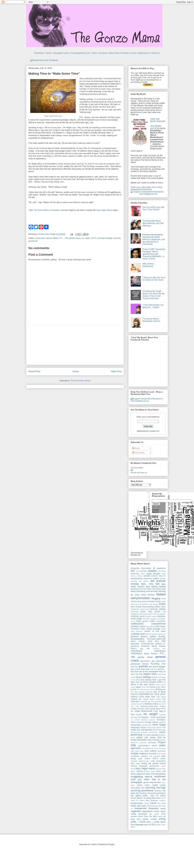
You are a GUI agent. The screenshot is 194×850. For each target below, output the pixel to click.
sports (146, 782)
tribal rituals (161, 803)
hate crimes (135, 669)
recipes (134, 753)
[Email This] (76, 234)
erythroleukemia (147, 644)
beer (154, 589)
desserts (134, 636)
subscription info (138, 788)
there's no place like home (149, 798)
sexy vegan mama (145, 768)
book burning (153, 604)
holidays (147, 677)
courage (156, 629)
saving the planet (149, 763)
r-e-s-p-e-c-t (147, 748)
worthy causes (149, 819)
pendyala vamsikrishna (149, 732)
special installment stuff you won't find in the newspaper (148, 779)
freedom (154, 654)
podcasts (162, 735)
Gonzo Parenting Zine (154, 664)
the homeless (141, 793)
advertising (162, 571)
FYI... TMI (64, 238)
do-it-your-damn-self (156, 639)
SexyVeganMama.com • (81, 53)
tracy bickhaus (152, 800)
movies (139, 715)
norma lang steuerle (154, 727)
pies (149, 735)
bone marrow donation (146, 601)
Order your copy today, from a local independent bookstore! (146, 188)
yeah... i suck (138, 821)
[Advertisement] (75, 345)
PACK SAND (157, 730)
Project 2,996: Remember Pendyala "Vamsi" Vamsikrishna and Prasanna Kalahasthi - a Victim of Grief (154, 254)
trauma (146, 803)
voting (133, 814)
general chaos (75, 238)
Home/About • (40, 53)
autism (156, 578)
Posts (137, 448)
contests (134, 626)
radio (132, 751)
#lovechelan (146, 568)
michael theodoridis (137, 704)
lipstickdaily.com (146, 694)
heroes (139, 677)
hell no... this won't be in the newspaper (148, 670)
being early (161, 589)
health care (154, 669)
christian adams (151, 616)
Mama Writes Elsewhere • (119, 53)
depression (162, 634)
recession (162, 751)
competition (161, 621)
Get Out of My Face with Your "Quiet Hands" (153, 208)
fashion (162, 646)
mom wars (135, 706)
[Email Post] (71, 234)
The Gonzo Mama (137, 468)
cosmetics (135, 629)
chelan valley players (150, 612)
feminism (156, 648)
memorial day (145, 701)
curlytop (135, 633)
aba (137, 571)
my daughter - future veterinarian (152, 717)
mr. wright (86, 238)
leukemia (134, 694)
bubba (157, 606)
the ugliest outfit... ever (142, 795)
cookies (142, 626)
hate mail (145, 669)
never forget (159, 724)
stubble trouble (159, 785)
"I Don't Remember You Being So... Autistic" (153, 306)
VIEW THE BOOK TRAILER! (157, 120)
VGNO (156, 811)
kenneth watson (149, 689)
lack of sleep (159, 692)
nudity (133, 730)
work (139, 819)
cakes (163, 607)
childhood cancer (138, 616)
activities (143, 571)
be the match (146, 589)
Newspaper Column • (62, 53)
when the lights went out (155, 816)
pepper (162, 732)
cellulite (162, 609)
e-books (141, 641)
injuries (152, 685)
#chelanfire (135, 568)
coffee (152, 621)
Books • (49, 53)
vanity (163, 808)
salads (163, 759)
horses (155, 677)
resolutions (135, 756)
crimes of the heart (155, 631)
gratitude (143, 666)
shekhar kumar (149, 771)
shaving (139, 771)
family (154, 646)
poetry (133, 737)
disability (162, 637)
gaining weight (145, 657)
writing (162, 819)
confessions (40, 238)
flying (146, 653)
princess (152, 742)
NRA (164, 727)
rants (146, 751)
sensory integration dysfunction (145, 766)
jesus (153, 687)
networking (135, 725)
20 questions (159, 568)
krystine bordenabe (146, 692)
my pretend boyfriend (139, 720)
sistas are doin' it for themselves (151, 774)
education (135, 643)
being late (135, 591)
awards (145, 581)
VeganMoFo (147, 811)
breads (139, 607)
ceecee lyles (144, 609)
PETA (145, 735)
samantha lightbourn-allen (140, 761)
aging (148, 573)
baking (155, 586)
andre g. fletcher (137, 576)
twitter (143, 806)
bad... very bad (150, 583)
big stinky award (138, 595)
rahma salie (139, 751)
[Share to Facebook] (84, 234)
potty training (153, 740)
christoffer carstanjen (150, 619)
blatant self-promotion (148, 596)
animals (146, 576)
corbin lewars (160, 626)
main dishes (161, 697)
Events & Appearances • (141, 53)
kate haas (140, 689)
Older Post (116, 371)
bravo (133, 607)
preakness (143, 742)
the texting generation (157, 793)
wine (133, 819)
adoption (152, 571)
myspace (152, 720)
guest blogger (159, 666)
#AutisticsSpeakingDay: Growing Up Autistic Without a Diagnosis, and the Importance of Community (153, 239)
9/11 (133, 571)
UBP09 (149, 806)
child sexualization (159, 614)
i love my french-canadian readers (149, 682)
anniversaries (137, 578)
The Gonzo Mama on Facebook (47, 210)
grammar (134, 667)
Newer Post (34, 371)
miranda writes (151, 704)
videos (163, 811)
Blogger (111, 844)
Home (76, 371)
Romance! (155, 53)
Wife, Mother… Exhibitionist (149, 265)
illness (133, 684)
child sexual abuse (145, 614)
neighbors (162, 722)
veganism (136, 811)
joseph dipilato (161, 687)
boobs (158, 601)
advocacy (135, 573)
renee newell (161, 754)
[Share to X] (82, 234)
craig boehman (136, 631)
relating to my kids (147, 753)
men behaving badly (158, 701)
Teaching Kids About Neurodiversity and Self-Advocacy (153, 223)
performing (136, 734)
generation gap (147, 661)
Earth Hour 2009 (157, 641)
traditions (162, 800)
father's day (137, 649)
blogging (156, 598)
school (163, 763)
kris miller (134, 692)
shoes (158, 771)
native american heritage (141, 722)
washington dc (145, 814)
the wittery (161, 796)
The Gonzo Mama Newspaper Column (151, 319)
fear (148, 649)
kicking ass (161, 689)
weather (156, 814)
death (142, 634)
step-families (155, 782)
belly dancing (160, 591)
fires (164, 648)
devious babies (52, 238)
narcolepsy (161, 720)
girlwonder (161, 661)
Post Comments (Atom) (80, 381)
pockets (155, 735)
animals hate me (158, 576)
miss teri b (162, 704)
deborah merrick (151, 634)
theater (133, 798)
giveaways (135, 664)
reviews (144, 756)
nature (155, 722)
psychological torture (147, 746)
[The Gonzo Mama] (132, 470)
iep (165, 682)
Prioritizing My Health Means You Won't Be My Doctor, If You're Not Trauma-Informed (153, 294)
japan (138, 687)
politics (140, 737)
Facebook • (103, 53)
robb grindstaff (154, 756)
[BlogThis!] (79, 234)
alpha (164, 574)
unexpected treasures (146, 808)
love (153, 696)
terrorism (158, 791)
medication (135, 701)
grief (150, 667)
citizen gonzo (142, 621)
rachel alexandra (160, 748)
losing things (144, 697)
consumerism (158, 623)
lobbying (134, 697)
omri (138, 730)
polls (146, 738)
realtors (153, 751)
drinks (133, 641)
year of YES (149, 824)
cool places (150, 626)
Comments (139, 453)
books (162, 604)
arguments (148, 578)
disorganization (137, 639)
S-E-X (93, 238)
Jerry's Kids (146, 687)
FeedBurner (154, 431)
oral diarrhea (146, 730)
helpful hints (150, 674)
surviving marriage (104, 238)
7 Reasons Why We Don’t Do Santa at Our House (153, 278)
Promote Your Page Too (139, 473)
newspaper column (138, 727)
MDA (164, 699)
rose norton (144, 758)
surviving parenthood (142, 790)
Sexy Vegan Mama (104, 210)
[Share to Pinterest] (87, 234)
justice (133, 689)
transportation (137, 803)
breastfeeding (147, 607)
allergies (156, 573)
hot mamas (146, 679)
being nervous (146, 591)
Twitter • (95, 53)
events (158, 643)
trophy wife (136, 806)
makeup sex (136, 699)
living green (160, 694)
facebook (145, 646)
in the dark (142, 684)
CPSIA (163, 629)
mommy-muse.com (149, 706)
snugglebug (137, 776)
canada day (135, 609)
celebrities (154, 609)
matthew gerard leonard (152, 699)
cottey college (146, 629)
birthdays (151, 595)
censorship (134, 611)
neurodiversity (146, 725)
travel (153, 803)
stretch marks (143, 785)
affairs (143, 574)
